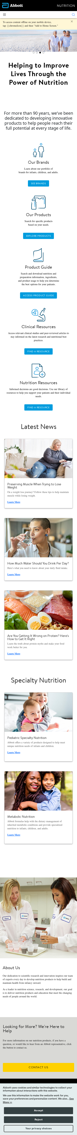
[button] (73, 14)
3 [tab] (40, 53)
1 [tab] (34, 53)
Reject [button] (39, 1119)
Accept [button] (38, 1110)
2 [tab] (37, 53)
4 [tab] (43, 53)
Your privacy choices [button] (38, 1128)
